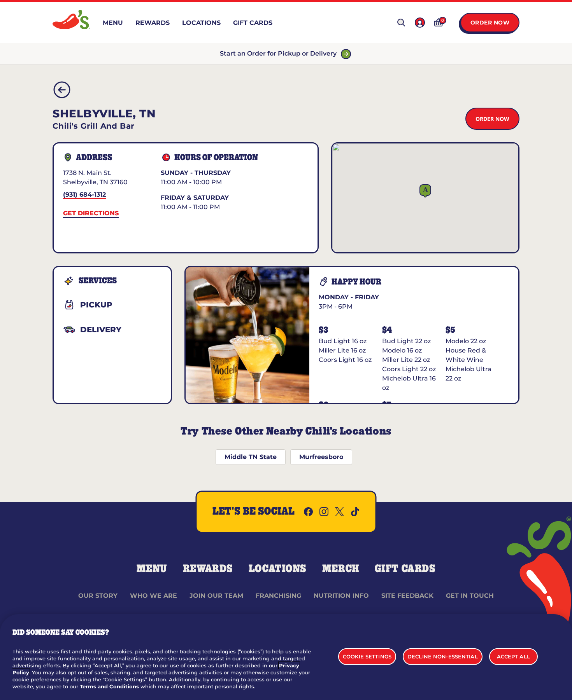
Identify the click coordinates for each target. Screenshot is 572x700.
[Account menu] (420, 22)
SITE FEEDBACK (407, 595)
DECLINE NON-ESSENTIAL (442, 656)
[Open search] (401, 22)
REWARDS (208, 569)
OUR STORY (98, 595)
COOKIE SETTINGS (367, 656)
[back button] (62, 89)
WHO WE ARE (153, 595)
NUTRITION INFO (341, 595)
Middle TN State (251, 457)
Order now (492, 118)
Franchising (278, 595)
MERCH (340, 569)
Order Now (490, 22)
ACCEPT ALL (513, 656)
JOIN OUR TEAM (216, 595)
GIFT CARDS (405, 569)
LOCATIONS (278, 569)
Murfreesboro (321, 457)
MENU (152, 569)
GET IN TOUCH (470, 595)
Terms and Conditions (109, 686)
